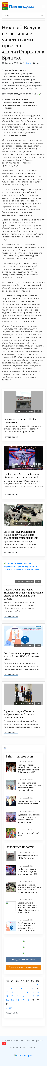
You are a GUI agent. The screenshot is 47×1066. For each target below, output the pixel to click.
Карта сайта (29, 1047)
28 (27, 1000)
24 (7, 1000)
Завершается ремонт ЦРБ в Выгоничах (20, 420)
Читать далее (11, 436)
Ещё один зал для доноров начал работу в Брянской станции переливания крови (21, 534)
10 (7, 992)
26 (17, 1000)
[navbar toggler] (43, 6)
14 (27, 992)
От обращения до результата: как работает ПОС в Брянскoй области (21, 656)
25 (12, 1000)
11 (12, 992)
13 (22, 992)
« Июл (9, 1008)
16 (38, 992)
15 (32, 992)
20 (22, 996)
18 (12, 996)
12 (17, 992)
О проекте (15, 1047)
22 (32, 996)
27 (22, 1000)
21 (27, 996)
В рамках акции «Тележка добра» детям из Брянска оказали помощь (19, 714)
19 (17, 996)
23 (38, 996)
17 (7, 996)
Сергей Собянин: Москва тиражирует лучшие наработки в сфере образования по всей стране (23, 594)
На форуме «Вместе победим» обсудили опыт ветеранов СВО (22, 475)
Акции (29, 63)
